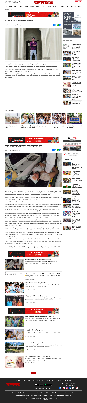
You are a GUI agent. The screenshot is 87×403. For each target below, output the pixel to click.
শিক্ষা (68, 6)
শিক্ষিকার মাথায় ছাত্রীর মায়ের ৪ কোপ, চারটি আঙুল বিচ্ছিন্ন (76, 228)
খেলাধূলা (49, 6)
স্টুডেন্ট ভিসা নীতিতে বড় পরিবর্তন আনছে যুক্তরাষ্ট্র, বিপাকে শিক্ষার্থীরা (76, 214)
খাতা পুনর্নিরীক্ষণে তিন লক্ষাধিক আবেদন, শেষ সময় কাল (76, 72)
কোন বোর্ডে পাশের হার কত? (42, 126)
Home (7, 9)
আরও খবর (33, 373)
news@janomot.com (70, 383)
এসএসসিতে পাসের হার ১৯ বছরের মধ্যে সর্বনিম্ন (76, 102)
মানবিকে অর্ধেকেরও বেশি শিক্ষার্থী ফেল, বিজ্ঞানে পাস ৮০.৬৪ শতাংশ (28, 126)
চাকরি (70, 380)
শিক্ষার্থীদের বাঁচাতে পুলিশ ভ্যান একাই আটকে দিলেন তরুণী (76, 200)
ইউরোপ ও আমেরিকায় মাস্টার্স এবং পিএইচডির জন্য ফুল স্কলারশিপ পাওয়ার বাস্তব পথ (77, 47)
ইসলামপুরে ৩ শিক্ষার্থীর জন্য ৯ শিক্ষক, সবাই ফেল (76, 78)
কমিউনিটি (26, 6)
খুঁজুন (80, 6)
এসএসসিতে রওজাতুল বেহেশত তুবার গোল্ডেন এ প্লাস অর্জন (76, 84)
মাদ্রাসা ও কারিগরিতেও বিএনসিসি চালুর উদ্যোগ (77, 179)
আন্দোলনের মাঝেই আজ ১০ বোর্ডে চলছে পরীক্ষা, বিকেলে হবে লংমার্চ (76, 221)
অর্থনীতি (44, 6)
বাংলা (76, 1)
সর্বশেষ (9, 6)
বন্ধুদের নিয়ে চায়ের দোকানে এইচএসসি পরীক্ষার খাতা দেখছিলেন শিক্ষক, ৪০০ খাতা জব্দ (77, 166)
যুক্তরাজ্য (20, 6)
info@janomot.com (70, 385)
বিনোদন (54, 6)
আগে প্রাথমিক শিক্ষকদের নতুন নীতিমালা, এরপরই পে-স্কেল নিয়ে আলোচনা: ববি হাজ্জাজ (76, 193)
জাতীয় (15, 6)
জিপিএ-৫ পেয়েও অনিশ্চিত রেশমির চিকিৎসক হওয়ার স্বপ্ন (76, 59)
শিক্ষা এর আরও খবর (67, 41)
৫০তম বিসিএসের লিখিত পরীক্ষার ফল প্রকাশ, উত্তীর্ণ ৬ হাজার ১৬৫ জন (76, 207)
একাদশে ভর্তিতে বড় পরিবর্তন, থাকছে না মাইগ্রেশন (76, 53)
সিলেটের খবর (29, 380)
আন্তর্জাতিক (38, 6)
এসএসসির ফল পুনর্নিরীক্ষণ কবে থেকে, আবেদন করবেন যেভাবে (76, 97)
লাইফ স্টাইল (73, 6)
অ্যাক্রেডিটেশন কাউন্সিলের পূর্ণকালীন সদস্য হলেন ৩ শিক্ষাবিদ (77, 186)
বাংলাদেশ (32, 6)
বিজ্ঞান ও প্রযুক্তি (61, 6)
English (79, 1)
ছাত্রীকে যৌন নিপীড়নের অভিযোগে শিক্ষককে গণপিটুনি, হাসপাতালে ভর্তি (76, 66)
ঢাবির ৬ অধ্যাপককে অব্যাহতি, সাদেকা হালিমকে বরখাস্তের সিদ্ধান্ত (76, 174)
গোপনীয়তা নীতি (65, 380)
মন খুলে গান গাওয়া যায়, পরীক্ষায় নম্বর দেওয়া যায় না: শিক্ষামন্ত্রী (77, 90)
